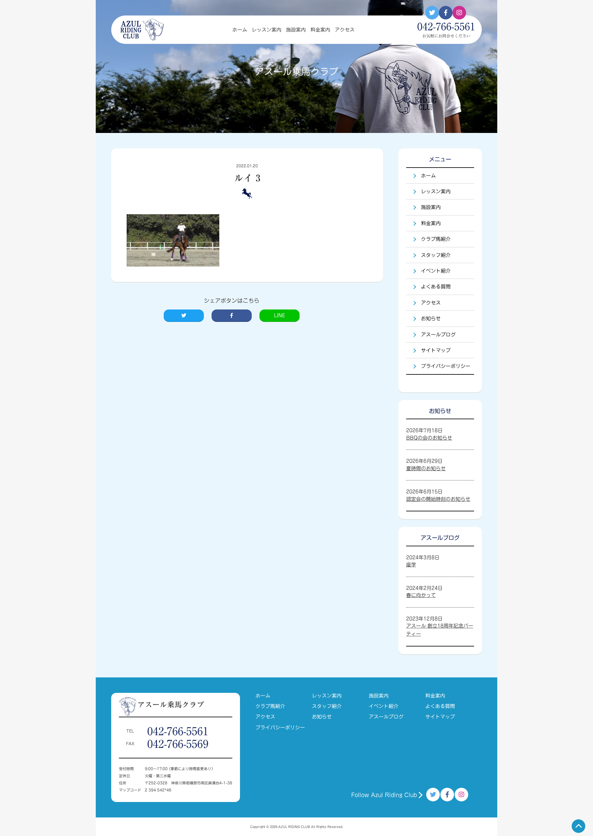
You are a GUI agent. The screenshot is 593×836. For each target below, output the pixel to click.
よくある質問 (436, 286)
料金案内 (320, 29)
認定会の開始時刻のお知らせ (438, 499)
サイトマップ (436, 350)
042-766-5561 (177, 731)
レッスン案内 (266, 29)
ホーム (239, 29)
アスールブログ (438, 334)
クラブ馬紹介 (436, 239)
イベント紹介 (436, 270)
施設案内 (296, 29)
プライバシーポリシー (445, 366)
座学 (411, 564)
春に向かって (421, 595)
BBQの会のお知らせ (429, 437)
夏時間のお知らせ (426, 468)
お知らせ (431, 318)
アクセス (345, 29)
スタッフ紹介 (436, 255)
